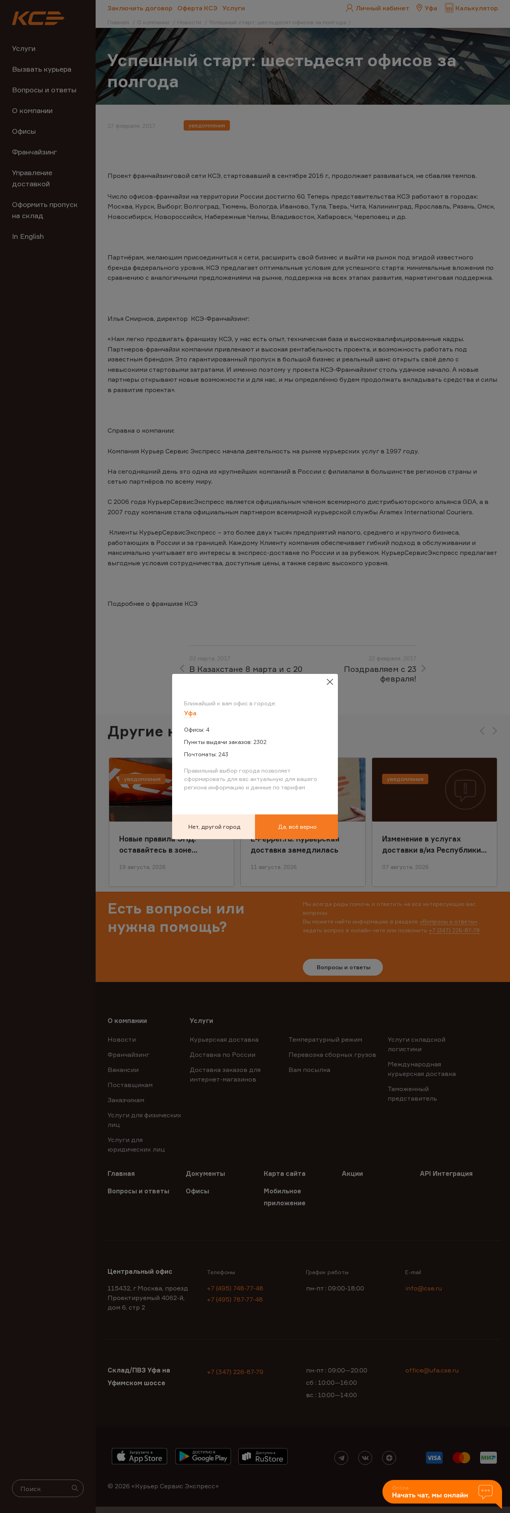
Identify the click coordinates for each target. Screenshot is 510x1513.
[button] (442, 1495)
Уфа (190, 713)
